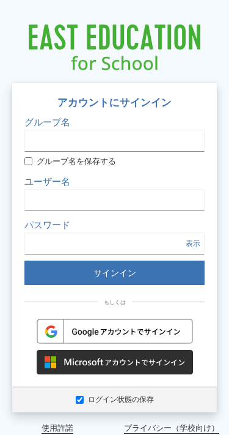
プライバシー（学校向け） (171, 427)
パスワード (47, 224)
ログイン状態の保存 (121, 399)
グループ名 (47, 122)
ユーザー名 (47, 181)
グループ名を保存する (76, 160)
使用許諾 (57, 427)
